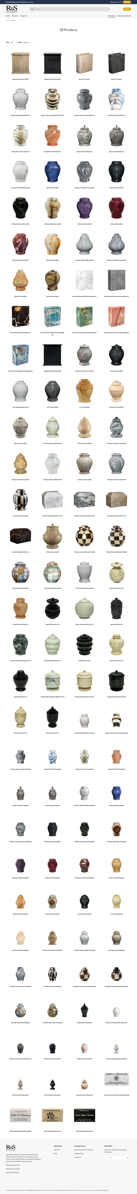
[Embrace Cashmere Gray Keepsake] (20, 826)
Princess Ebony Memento (52, 1095)
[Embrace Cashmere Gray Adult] (84, 172)
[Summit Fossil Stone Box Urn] (117, 500)
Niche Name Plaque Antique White (20, 1131)
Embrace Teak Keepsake (116, 878)
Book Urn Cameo (84, 79)
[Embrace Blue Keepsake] (117, 789)
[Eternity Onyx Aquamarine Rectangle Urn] (53, 317)
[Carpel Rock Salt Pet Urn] (20, 608)
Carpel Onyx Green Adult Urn (20, 152)
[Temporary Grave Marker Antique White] (117, 1079)
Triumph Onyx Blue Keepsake (20, 1023)
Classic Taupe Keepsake (52, 805)
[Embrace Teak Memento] (84, 1043)
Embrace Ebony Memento (52, 1059)
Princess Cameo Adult (84, 443)
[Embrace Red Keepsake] (53, 862)
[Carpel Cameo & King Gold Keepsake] (117, 717)
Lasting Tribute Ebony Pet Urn (116, 697)
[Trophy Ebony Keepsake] (84, 1007)
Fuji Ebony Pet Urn (84, 661)
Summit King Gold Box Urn (20, 552)
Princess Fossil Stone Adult (20, 480)
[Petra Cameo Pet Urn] (20, 717)
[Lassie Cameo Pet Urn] (117, 645)
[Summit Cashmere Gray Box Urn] (84, 500)
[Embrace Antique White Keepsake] (84, 789)
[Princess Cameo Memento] (20, 1079)
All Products (111, 16)
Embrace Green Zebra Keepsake (84, 842)
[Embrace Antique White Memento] (117, 1007)
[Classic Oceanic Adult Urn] (84, 135)
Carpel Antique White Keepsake (84, 733)
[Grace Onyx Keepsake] (53, 898)
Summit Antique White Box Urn (52, 516)
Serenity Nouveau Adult (20, 516)
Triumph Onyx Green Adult (52, 588)
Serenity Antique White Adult (52, 480)
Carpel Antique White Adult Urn (20, 115)
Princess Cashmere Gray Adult (116, 443)
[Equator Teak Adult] (20, 280)
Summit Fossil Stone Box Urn (116, 516)
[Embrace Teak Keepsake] (117, 862)
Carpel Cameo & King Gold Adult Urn (52, 115)
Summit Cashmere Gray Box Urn (84, 516)
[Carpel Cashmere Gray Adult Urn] (84, 99)
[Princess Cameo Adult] (84, 427)
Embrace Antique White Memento (116, 1023)
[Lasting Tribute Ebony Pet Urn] (117, 681)
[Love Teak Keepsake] (117, 898)
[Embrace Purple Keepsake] (20, 862)
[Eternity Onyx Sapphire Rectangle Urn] (20, 355)
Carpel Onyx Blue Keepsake (52, 769)
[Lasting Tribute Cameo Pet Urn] (84, 681)
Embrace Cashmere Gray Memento (20, 1059)
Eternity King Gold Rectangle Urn (20, 333)
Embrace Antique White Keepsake (84, 805)
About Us (15, 16)
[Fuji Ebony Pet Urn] (84, 645)
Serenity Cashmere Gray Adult (116, 480)
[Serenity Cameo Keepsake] (117, 934)
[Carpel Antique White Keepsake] (84, 717)
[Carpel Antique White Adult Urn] (20, 99)
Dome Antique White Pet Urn (84, 624)
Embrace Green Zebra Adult (20, 224)
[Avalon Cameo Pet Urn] (117, 572)
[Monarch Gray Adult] (20, 427)
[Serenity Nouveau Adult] (20, 500)
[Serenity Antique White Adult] (53, 464)
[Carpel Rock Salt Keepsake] (117, 753)
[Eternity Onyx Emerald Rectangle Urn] (84, 317)
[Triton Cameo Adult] (53, 536)
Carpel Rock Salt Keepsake (116, 769)
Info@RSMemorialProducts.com (35, 1190)
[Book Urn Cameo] (84, 63)
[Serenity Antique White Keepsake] (84, 934)
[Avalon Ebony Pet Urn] (53, 608)
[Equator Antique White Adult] (84, 244)
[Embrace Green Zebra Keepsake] (84, 826)
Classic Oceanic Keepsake (20, 805)
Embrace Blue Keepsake (116, 805)
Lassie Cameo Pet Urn (116, 661)
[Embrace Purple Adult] (84, 208)
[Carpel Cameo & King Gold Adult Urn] (53, 99)
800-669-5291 (118, 2)
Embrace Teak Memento (84, 1059)
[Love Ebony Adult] (53, 391)
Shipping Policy (79, 1153)
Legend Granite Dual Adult (52, 79)
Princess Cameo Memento (20, 1095)
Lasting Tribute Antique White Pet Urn (52, 697)
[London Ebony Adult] (117, 355)
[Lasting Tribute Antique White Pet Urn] (53, 681)
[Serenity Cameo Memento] (84, 1079)
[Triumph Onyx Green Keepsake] (53, 1007)
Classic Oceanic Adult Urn (84, 152)
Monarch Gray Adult (20, 443)
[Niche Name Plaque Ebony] (84, 1115)
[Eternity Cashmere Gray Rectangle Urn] (117, 280)
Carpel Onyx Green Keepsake (84, 769)
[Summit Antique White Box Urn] (53, 500)
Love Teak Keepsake (116, 914)
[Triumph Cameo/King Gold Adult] (117, 536)
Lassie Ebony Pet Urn (20, 697)
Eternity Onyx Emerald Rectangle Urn (85, 333)
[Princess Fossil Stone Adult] (20, 464)
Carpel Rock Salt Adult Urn (52, 152)
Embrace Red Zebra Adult (20, 260)
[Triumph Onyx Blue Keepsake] (20, 1007)
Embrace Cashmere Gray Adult (84, 188)
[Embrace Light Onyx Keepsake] (117, 826)
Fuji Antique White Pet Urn (52, 661)
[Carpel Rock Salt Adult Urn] (53, 135)
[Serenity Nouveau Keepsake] (53, 970)
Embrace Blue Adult (52, 188)
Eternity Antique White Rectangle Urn (84, 296)
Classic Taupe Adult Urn (116, 152)
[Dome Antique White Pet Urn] (84, 608)
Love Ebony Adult (52, 407)
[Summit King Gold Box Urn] (20, 536)
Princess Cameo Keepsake (20, 950)
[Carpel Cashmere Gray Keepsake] (20, 753)
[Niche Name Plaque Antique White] (20, 1115)
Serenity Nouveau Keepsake (53, 986)
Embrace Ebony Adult (116, 188)
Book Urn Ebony (116, 79)
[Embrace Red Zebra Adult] (20, 244)
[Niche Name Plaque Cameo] (53, 1115)
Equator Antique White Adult (84, 260)
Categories (23, 16)
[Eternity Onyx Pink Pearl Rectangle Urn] (117, 317)
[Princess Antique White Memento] (117, 1043)
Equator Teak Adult (20, 296)
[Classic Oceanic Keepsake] (20, 789)
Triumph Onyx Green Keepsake (52, 1023)
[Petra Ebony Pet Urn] (53, 717)
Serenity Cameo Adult (85, 480)
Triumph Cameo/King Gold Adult (116, 552)
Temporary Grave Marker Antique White (116, 1095)
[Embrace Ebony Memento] (53, 1043)
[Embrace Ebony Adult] (117, 172)
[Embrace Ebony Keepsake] (53, 826)
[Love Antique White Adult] (20, 391)
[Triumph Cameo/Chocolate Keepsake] (84, 970)
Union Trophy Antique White (84, 588)
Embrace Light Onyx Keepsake (116, 842)
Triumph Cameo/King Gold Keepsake (116, 986)
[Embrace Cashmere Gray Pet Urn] (20, 645)
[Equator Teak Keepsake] (20, 898)
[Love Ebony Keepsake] (84, 898)
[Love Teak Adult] (84, 391)
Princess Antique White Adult (52, 443)
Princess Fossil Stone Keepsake (52, 950)
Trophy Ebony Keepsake (84, 1023)
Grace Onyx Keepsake (52, 914)
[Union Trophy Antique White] (84, 572)
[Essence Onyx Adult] (53, 280)
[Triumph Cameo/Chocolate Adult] (84, 536)
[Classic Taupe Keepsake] (53, 789)
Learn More (32, 2)
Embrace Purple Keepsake (20, 878)
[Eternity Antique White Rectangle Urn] (84, 280)
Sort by (19, 42)
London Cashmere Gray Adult (84, 371)
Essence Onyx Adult (52, 296)
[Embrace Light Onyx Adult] (53, 208)
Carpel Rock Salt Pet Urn (20, 624)
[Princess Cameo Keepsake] (20, 934)
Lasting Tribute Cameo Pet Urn (84, 697)
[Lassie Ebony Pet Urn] (20, 681)
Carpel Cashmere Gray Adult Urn (84, 115)
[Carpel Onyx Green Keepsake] (84, 753)
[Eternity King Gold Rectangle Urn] (20, 317)
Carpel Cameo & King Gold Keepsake (116, 733)
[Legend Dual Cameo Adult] (20, 63)
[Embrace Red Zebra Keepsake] (84, 862)
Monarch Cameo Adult (116, 407)
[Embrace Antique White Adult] (20, 172)
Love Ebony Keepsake (85, 914)
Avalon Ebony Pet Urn (52, 624)
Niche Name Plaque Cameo (52, 1131)
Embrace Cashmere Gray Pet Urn (20, 661)
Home (8, 16)
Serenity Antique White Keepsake (84, 950)
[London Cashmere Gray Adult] (84, 355)
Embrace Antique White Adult (20, 188)
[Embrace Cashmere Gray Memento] (20, 1043)
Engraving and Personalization (83, 1150)
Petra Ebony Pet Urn (52, 733)
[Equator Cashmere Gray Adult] (117, 244)
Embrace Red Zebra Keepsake (84, 878)
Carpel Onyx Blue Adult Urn (116, 115)
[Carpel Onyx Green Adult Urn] (20, 135)
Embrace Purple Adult (84, 224)
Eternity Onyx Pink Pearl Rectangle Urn (116, 333)
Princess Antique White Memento (116, 1059)
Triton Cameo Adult (52, 552)
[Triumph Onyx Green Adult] (53, 572)
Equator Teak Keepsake (20, 914)
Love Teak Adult (84, 407)
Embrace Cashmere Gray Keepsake (20, 842)
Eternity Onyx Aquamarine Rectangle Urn (52, 334)
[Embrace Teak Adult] (53, 244)
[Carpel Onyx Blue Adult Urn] (117, 99)
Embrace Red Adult (116, 224)
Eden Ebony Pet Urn (116, 624)
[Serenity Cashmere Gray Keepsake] (20, 970)
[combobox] (69, 9)
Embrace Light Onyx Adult (52, 224)
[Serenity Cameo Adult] (84, 464)
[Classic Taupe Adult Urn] (117, 135)
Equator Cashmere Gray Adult (116, 260)
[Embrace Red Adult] (117, 208)
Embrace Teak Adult (52, 260)
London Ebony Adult (116, 371)
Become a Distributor (124, 16)
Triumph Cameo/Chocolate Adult (84, 552)
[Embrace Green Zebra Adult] (20, 208)
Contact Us (127, 2)
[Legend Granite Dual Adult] (53, 63)
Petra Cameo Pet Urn (20, 733)
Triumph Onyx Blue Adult (20, 588)
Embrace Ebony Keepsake (52, 842)
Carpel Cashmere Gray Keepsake (20, 769)
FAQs (55, 1153)
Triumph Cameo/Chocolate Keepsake (84, 986)
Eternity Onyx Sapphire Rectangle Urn (20, 371)
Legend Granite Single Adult (52, 371)
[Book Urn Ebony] (117, 63)
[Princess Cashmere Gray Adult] (117, 427)
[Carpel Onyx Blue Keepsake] (53, 753)
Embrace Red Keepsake (52, 878)
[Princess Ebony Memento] (53, 1079)
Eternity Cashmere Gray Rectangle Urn (116, 296)
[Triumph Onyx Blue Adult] (20, 572)
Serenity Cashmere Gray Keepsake (20, 986)
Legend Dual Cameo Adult (20, 79)
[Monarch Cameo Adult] (117, 391)
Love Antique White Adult (20, 407)
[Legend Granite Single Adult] (53, 355)
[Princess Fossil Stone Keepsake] (53, 934)
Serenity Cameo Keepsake (116, 950)
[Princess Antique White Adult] (53, 427)
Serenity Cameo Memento (84, 1095)
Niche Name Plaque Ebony (84, 1131)
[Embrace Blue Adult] (53, 172)
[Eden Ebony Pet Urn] (117, 608)
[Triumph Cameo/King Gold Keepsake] (117, 970)
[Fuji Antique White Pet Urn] (53, 645)
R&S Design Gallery (13, 1190)
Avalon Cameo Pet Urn (116, 588)
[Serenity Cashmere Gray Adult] (117, 464)
